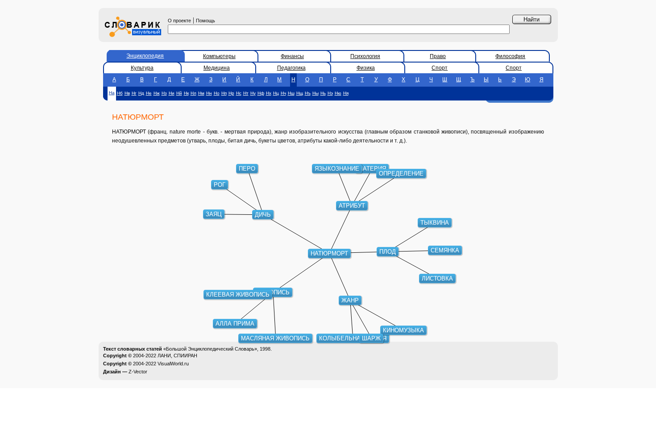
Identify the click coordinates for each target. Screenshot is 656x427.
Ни (171, 93)
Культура (142, 68)
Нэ (330, 93)
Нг (134, 93)
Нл (193, 93)
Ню (338, 93)
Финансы (292, 56)
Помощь (205, 20)
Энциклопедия (145, 56)
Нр (231, 93)
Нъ (308, 93)
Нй (179, 93)
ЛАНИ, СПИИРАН (177, 355)
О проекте (179, 20)
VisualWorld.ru (173, 363)
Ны (315, 93)
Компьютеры (219, 56)
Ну (253, 93)
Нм (201, 93)
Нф (260, 93)
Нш (291, 93)
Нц (276, 93)
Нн (209, 93)
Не (149, 93)
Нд (141, 93)
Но (217, 93)
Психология (365, 56)
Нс (238, 93)
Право (438, 56)
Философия (510, 56)
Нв (127, 93)
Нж (157, 93)
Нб (120, 93)
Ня (346, 93)
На (112, 92)
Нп (224, 93)
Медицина (216, 68)
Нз (164, 93)
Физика (366, 68)
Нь (323, 93)
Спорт (440, 68)
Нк (186, 93)
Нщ (299, 93)
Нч (283, 93)
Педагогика (291, 68)
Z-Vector (138, 371)
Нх (268, 93)
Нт (246, 93)
